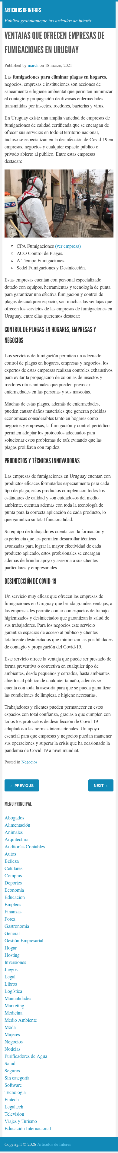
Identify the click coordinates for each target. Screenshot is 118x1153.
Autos (10, 853)
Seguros (12, 1070)
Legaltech (14, 1106)
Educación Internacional (28, 1128)
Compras (13, 875)
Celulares (13, 868)
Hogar (11, 947)
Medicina (13, 1012)
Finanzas (13, 911)
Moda (10, 1027)
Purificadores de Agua (26, 1056)
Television (14, 1114)
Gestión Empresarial (24, 940)
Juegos (11, 969)
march (33, 65)
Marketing (14, 1005)
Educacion (15, 897)
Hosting (12, 955)
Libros (11, 984)
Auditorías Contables (25, 846)
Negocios (29, 762)
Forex (10, 918)
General (12, 933)
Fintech (12, 1099)
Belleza (12, 861)
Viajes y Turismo (21, 1121)
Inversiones (15, 962)
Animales (14, 832)
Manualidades (18, 998)
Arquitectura (16, 839)
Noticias (12, 1049)
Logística (13, 991)
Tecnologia (15, 1092)
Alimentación (17, 825)
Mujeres (12, 1034)
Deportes (13, 882)
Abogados (14, 817)
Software (13, 1085)
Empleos (13, 904)
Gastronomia (17, 926)
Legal (10, 976)
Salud (10, 1063)
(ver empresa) (68, 246)
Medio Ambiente (21, 1020)
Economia (14, 890)
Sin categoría (17, 1077)
